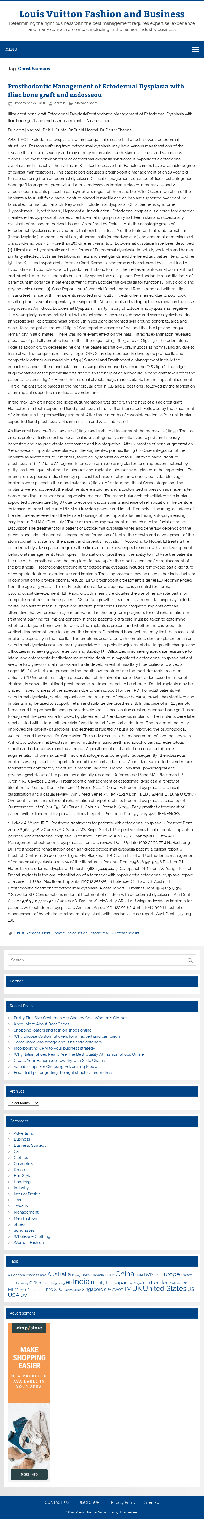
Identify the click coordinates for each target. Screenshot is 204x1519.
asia (43, 1275)
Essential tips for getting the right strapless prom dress (63, 1072)
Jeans (19, 1200)
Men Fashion (25, 1218)
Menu (11, 49)
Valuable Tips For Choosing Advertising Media (55, 1066)
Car (17, 1151)
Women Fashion (29, 1242)
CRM (139, 1275)
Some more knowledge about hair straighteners (58, 1042)
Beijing (76, 1275)
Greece (43, 1283)
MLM (13, 1289)
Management (86, 103)
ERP (156, 1275)
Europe (170, 1274)
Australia (59, 1274)
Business (22, 1139)
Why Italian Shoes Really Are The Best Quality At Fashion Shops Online (79, 1054)
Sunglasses (24, 1230)
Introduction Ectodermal (88, 933)
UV (23, 1295)
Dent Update (53, 933)
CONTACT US (57, 1503)
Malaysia (175, 1283)
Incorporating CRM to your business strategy (54, 1048)
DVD (148, 1274)
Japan (121, 1282)
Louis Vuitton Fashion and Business (102, 13)
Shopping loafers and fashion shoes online (53, 1030)
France (186, 1275)
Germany (22, 1283)
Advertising (24, 1133)
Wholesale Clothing (32, 1236)
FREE (11, 1283)
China (124, 1274)
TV (127, 1289)
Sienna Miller (72, 1289)
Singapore (92, 1289)
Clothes (21, 1157)
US (191, 1289)
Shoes (19, 1224)
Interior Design (27, 1194)
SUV (107, 1289)
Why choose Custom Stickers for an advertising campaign (67, 1036)
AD (10, 1275)
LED (146, 1283)
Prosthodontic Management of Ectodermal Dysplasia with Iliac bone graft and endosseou (96, 90)
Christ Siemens (27, 933)
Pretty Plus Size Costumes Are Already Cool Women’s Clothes (70, 1018)
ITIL (109, 1282)
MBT (185, 1283)
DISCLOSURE (90, 1503)
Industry (21, 1188)
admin (59, 103)
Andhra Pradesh (26, 1275)
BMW (86, 1275)
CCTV (109, 1275)
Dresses (21, 1169)
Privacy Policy (123, 1503)
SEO (58, 1289)
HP (69, 1282)
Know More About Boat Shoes (41, 1024)
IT (93, 1282)
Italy (100, 1282)
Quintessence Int (125, 933)
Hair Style (22, 1175)
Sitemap (151, 1503)
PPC (49, 1289)
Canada (98, 1275)
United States (164, 1288)
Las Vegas (135, 1283)
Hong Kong (57, 1283)
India (81, 1281)
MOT (23, 1289)
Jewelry (21, 1206)
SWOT (117, 1289)
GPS (33, 1282)
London (160, 1282)
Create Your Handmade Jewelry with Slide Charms (60, 1060)
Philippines (36, 1289)
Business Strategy (30, 1145)
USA (13, 1295)
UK (137, 1288)
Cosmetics (23, 1163)
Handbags (23, 1181)
